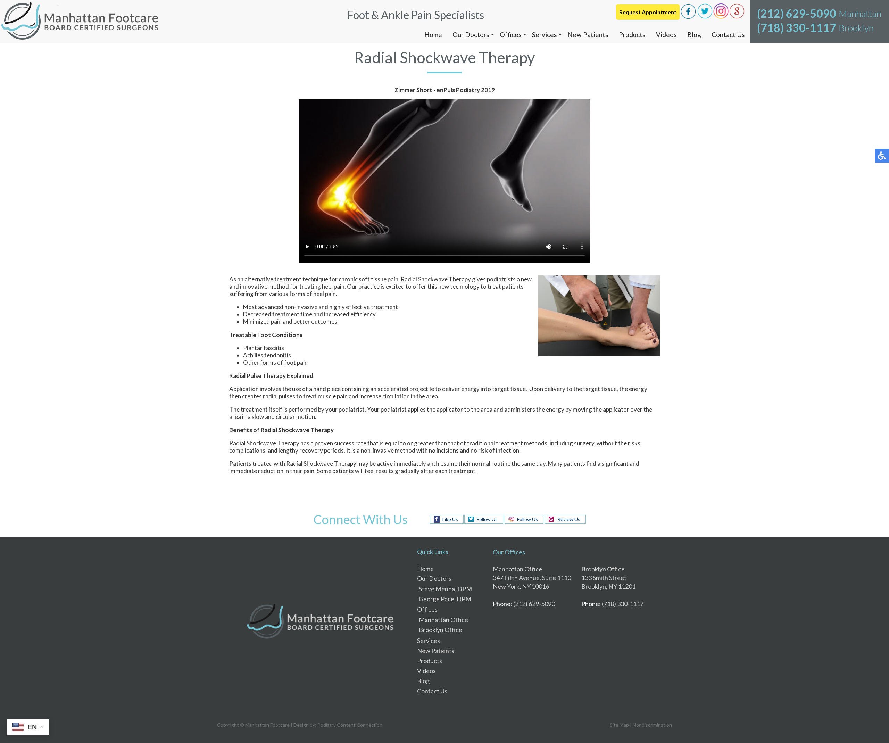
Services (544, 35)
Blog (694, 35)
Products (632, 35)
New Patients (587, 35)
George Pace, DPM (445, 599)
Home (433, 35)
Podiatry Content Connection (349, 725)
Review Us (568, 519)
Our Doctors (470, 35)
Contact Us (728, 35)
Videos (666, 35)
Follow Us (487, 519)
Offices (511, 35)
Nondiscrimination (652, 725)
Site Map (619, 725)
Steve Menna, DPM (445, 589)
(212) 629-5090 (796, 13)
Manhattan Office (443, 620)
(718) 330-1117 (796, 27)
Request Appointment (647, 12)
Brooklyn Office (440, 630)
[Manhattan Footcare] (80, 21)
